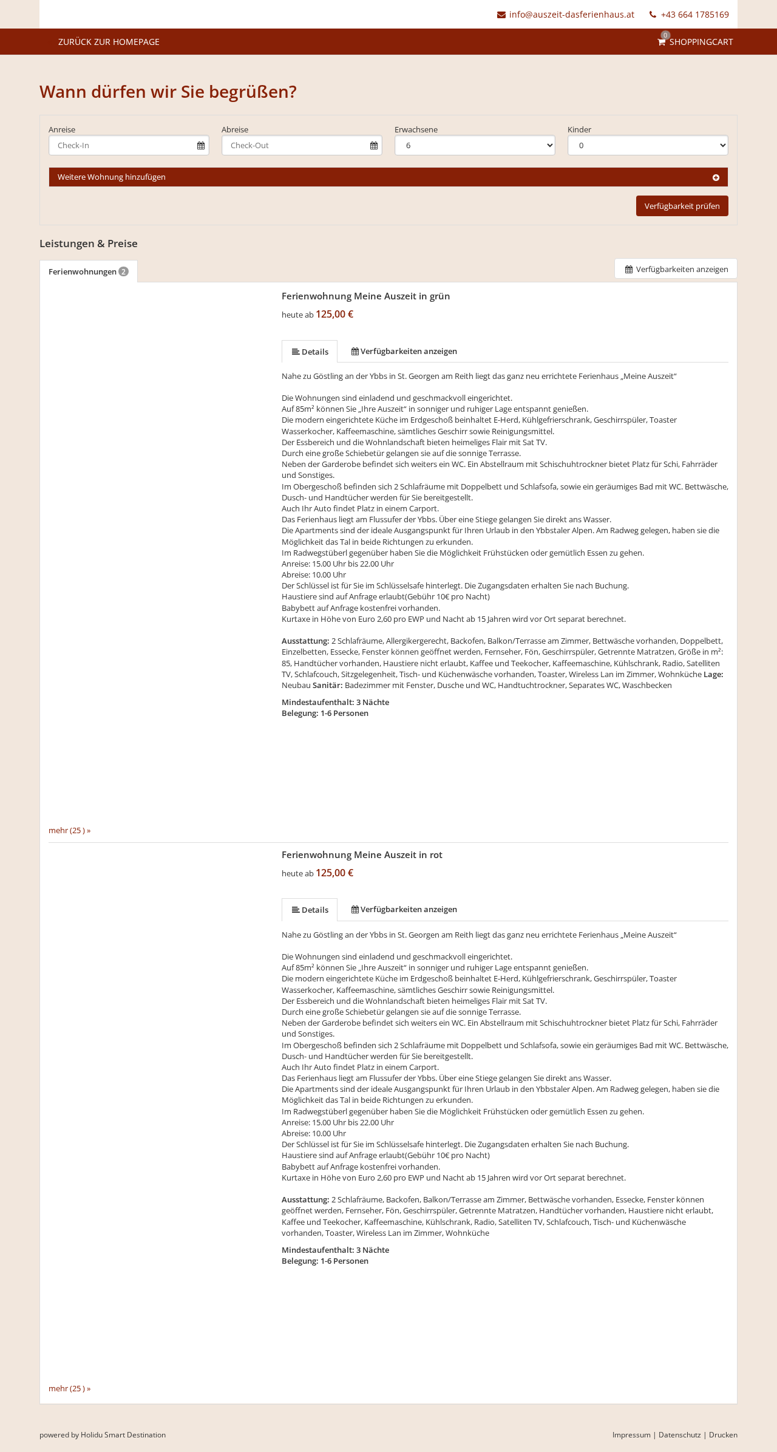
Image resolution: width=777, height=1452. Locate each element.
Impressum (631, 1435)
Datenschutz (680, 1435)
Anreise (62, 129)
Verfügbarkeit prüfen (682, 205)
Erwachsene (416, 129)
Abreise (235, 129)
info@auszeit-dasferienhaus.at (572, 14)
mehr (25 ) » (69, 830)
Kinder (579, 129)
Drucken (723, 1435)
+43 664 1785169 (694, 14)
